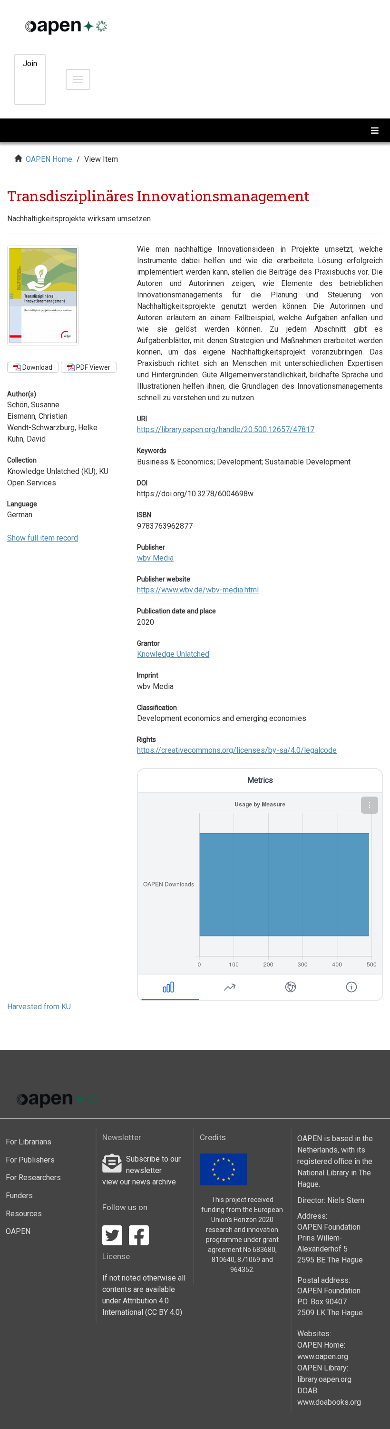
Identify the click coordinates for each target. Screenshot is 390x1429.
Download (36, 367)
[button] (369, 805)
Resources (24, 1213)
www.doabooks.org (329, 1402)
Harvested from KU (39, 1006)
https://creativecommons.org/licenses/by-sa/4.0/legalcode (237, 750)
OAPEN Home (49, 159)
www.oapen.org (322, 1356)
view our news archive (139, 1181)
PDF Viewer (92, 367)
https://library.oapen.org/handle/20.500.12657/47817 (225, 429)
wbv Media (155, 557)
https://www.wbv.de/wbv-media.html (198, 589)
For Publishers (30, 1159)
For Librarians (28, 1141)
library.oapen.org (324, 1379)
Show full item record (42, 537)
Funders (19, 1195)
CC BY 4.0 (163, 1312)
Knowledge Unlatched (173, 654)
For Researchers (33, 1177)
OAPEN (18, 1231)
